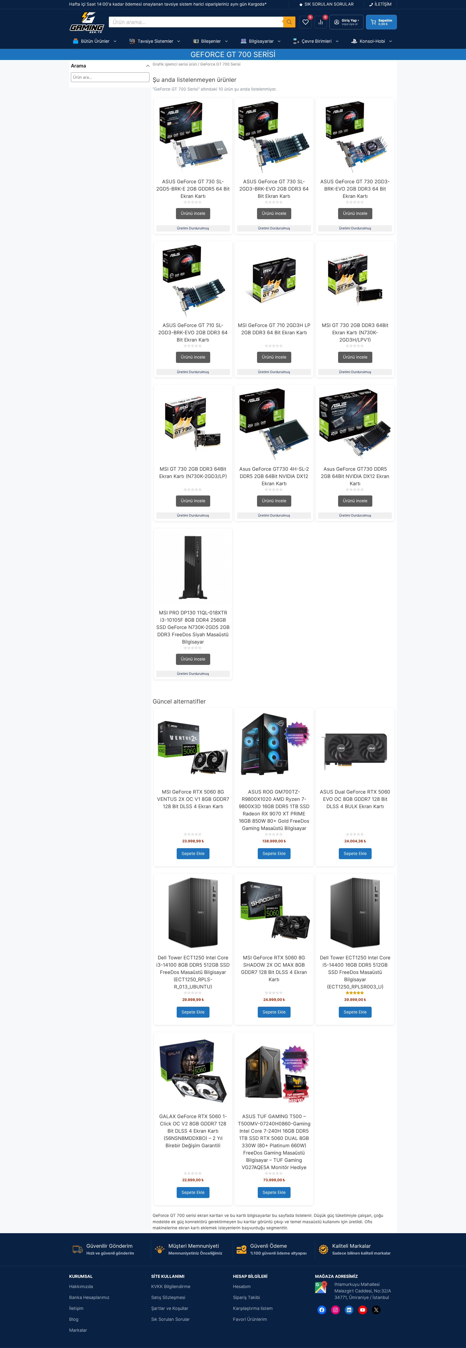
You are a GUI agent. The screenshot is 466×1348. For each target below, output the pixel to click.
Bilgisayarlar (261, 41)
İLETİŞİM (383, 4)
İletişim (76, 1308)
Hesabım (242, 1286)
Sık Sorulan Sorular (170, 1319)
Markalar (78, 1330)
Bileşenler (211, 41)
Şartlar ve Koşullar (169, 1308)
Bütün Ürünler (95, 41)
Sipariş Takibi (246, 1297)
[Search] (289, 22)
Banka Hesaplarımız (89, 1297)
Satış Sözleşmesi (168, 1297)
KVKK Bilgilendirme (170, 1286)
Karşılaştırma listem (253, 1308)
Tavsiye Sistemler (155, 41)
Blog (73, 1319)
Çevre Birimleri (317, 41)
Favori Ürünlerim (250, 1319)
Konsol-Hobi (372, 41)
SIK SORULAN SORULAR (329, 4)
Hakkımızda (81, 1286)
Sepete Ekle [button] (193, 853)
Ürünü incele (193, 213)
